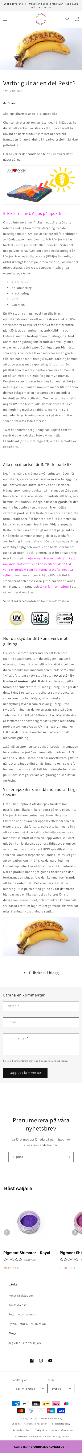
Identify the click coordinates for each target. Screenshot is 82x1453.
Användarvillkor (22, 1430)
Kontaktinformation (62, 1430)
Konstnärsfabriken (38, 1418)
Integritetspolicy (61, 1423)
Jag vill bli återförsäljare (25, 1343)
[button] (41, 1446)
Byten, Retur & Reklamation (27, 1324)
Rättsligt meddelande (29, 1436)
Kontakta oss (17, 1305)
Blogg (12, 1333)
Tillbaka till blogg (44, 972)
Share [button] (12, 103)
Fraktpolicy (40, 1430)
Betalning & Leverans (22, 1314)
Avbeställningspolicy (57, 1436)
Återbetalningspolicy (36, 1423)
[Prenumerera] (68, 1157)
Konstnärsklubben (21, 1295)
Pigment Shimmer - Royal (26, 1252)
